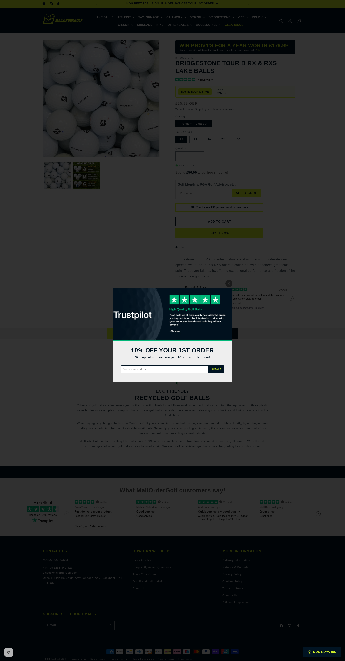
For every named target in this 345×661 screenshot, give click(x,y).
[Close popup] (228, 283)
